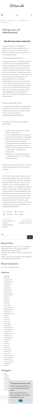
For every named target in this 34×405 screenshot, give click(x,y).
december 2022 (8, 327)
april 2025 (7, 286)
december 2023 (8, 307)
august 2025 (7, 284)
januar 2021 (7, 353)
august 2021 (7, 339)
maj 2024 (6, 301)
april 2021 (7, 347)
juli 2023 (6, 315)
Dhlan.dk (17, 6)
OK (20, 400)
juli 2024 (6, 297)
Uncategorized (8, 390)
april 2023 (7, 321)
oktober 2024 (8, 296)
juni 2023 (6, 317)
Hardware (7, 380)
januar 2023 (7, 325)
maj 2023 (6, 319)
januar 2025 (7, 292)
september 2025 (9, 282)
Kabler (6, 384)
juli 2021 (6, 341)
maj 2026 (6, 278)
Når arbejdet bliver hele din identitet (11, 258)
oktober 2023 (8, 311)
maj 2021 (6, 345)
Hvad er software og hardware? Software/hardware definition (8, 224)
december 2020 (8, 355)
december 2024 (8, 294)
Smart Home (8, 386)
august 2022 (7, 335)
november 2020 (8, 357)
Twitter (21, 211)
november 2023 (8, 309)
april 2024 (7, 303)
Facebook (9, 211)
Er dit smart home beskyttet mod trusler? (25, 222)
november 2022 (8, 329)
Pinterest (9, 214)
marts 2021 (7, 349)
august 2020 (7, 363)
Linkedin (21, 214)
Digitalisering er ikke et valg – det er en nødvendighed (16, 246)
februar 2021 (8, 351)
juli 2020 (6, 365)
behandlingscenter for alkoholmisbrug (19, 66)
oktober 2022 (8, 331)
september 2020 (9, 361)
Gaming (6, 378)
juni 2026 (6, 276)
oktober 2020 (8, 359)
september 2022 (9, 333)
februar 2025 (8, 290)
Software (7, 387)
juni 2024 (6, 300)
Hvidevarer (7, 382)
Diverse (6, 376)
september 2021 (9, 337)
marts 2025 (7, 288)
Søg (2, 234)
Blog (5, 374)
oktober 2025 (8, 280)
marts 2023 (7, 323)
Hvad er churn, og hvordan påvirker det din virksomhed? (16, 256)
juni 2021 (6, 343)
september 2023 (9, 313)
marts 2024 (7, 305)
